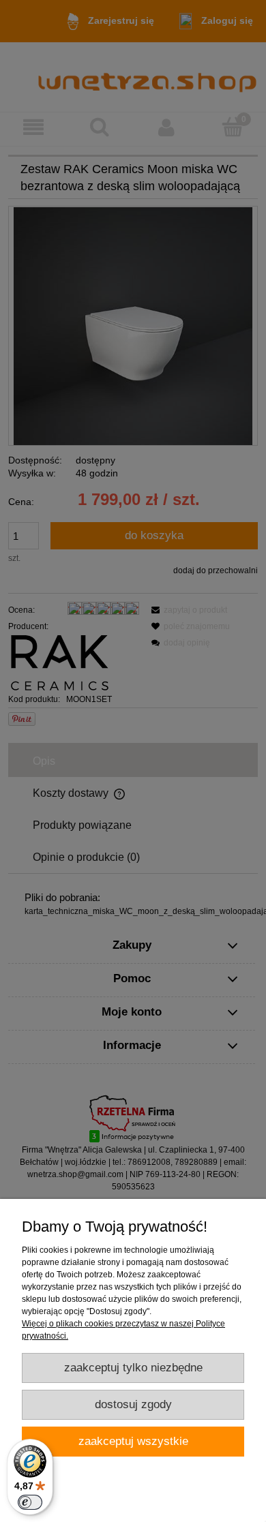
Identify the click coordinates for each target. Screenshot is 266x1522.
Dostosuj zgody (133, 1404)
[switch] (30, 1502)
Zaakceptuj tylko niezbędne (133, 1367)
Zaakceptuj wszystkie (133, 1441)
